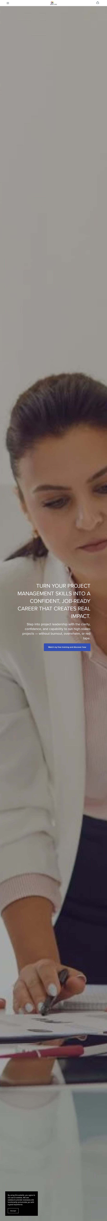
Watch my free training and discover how (67, 647)
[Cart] (98, 2)
